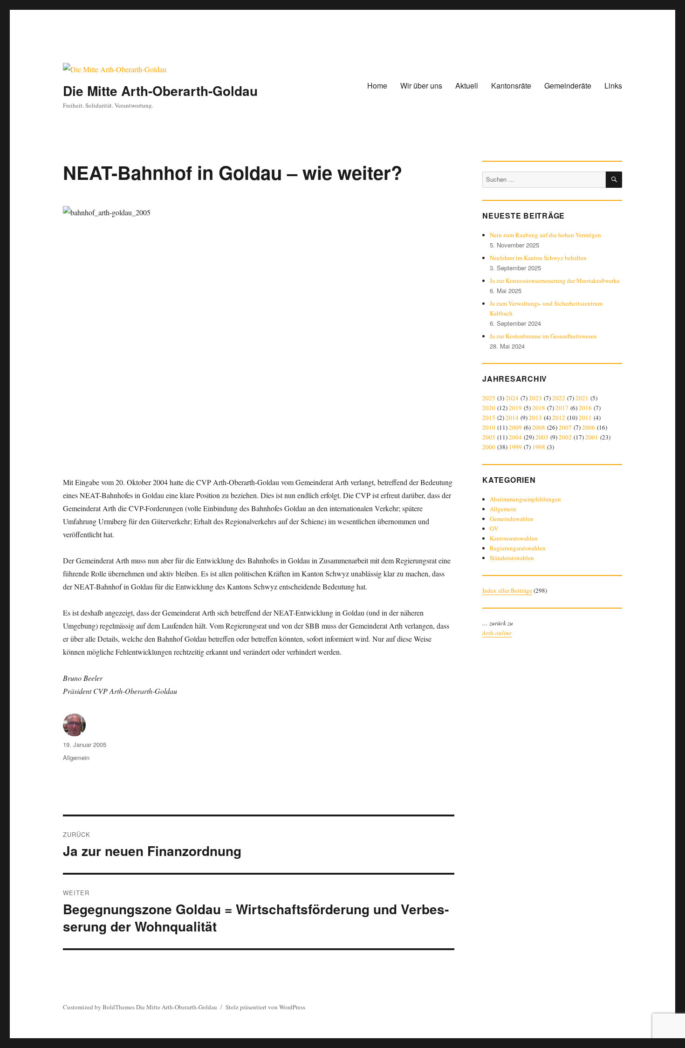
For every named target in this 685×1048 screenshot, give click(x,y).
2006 (588, 427)
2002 (565, 437)
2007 (565, 427)
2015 (488, 417)
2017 (562, 408)
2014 (512, 417)
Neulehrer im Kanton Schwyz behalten (538, 257)
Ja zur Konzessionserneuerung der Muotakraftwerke (555, 280)
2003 (541, 437)
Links (613, 85)
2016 (585, 408)
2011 (585, 417)
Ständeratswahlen (512, 558)
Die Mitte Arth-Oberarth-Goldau (160, 90)
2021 (582, 398)
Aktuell (466, 85)
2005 (488, 437)
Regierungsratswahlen (518, 548)
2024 (512, 398)
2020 (488, 408)
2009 (515, 427)
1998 (538, 447)
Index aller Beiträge (507, 590)
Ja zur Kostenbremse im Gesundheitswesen (543, 336)
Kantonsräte (511, 85)
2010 (488, 427)
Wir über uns (421, 85)
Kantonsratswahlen (514, 538)
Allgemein (76, 757)
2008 (538, 427)
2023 (535, 398)
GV (494, 528)
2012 (558, 417)
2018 (538, 408)
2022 (558, 398)
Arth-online (497, 633)
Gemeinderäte (567, 85)
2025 (488, 398)
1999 (515, 447)
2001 (591, 437)
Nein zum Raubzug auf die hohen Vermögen (545, 235)
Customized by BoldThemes (99, 1007)
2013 (535, 417)
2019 (515, 408)
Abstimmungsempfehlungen (525, 499)
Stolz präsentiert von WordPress (265, 1007)
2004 (515, 437)
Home (377, 85)
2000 (488, 447)
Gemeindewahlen (512, 518)
